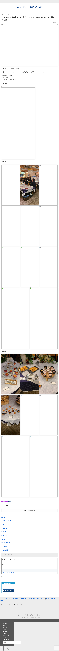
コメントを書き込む (29, 510)
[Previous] (1, 648)
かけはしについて (6, 520)
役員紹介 (5, 625)
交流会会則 (5, 627)
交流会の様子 (4, 501)
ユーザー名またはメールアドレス (10, 559)
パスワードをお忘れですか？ (9, 572)
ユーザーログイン (7, 639)
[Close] (8, 649)
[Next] (5, 648)
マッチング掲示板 (7, 635)
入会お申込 (5, 637)
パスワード (4, 564)
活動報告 (5, 629)
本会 (10, 501)
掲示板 (4, 633)
